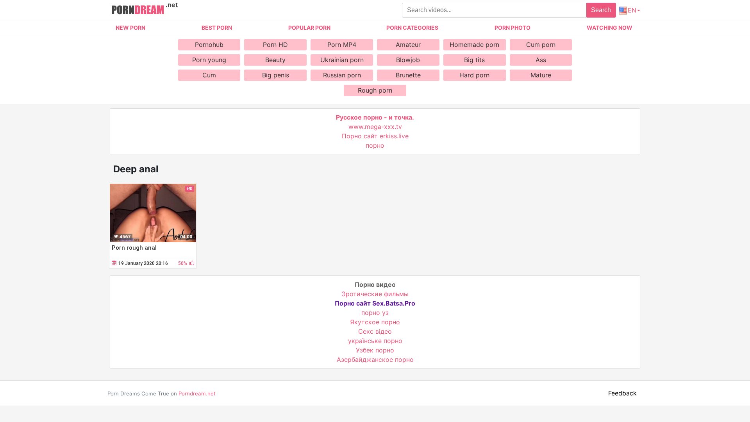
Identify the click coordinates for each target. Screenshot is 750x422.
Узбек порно (375, 350)
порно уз (375, 312)
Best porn (217, 27)
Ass (541, 60)
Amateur (408, 44)
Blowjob (408, 60)
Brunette (408, 75)
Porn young (209, 60)
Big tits (474, 60)
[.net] (137, 11)
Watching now (609, 27)
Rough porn (375, 90)
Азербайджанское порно (375, 359)
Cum (209, 75)
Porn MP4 (341, 44)
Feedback (622, 393)
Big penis (275, 75)
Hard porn (474, 75)
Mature (540, 75)
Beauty (275, 60)
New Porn (130, 27)
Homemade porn (474, 44)
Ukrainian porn (342, 60)
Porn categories (412, 27)
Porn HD (275, 44)
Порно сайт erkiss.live (375, 136)
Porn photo (512, 27)
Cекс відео (375, 331)
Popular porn (309, 27)
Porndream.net (197, 393)
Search (601, 10)
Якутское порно (375, 322)
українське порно (375, 341)
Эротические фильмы (375, 294)
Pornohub (209, 44)
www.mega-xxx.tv (375, 127)
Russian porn (342, 75)
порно (375, 145)
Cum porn (540, 44)
